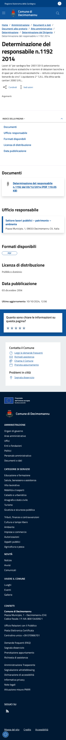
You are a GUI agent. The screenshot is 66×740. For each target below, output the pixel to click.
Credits (27, 729)
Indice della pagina (12, 118)
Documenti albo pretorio (14, 28)
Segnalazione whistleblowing (19, 670)
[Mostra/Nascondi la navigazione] (4, 13)
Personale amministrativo (17, 455)
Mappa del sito (11, 729)
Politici (7, 450)
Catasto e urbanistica (15, 495)
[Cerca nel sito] (57, 13)
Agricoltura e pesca (14, 547)
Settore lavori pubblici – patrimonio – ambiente (28, 222)
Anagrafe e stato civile (16, 500)
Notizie (8, 560)
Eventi (7, 590)
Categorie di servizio (17, 469)
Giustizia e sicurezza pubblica (19, 510)
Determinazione (10, 32)
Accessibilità (41, 729)
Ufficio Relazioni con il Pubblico (20, 625)
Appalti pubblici (12, 542)
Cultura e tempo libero (16, 522)
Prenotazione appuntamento (19, 652)
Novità (8, 554)
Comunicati (10, 570)
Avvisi (7, 565)
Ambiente (9, 527)
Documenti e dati (42, 25)
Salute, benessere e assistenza (20, 480)
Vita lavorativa (11, 485)
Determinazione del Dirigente (37, 32)
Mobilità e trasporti (14, 490)
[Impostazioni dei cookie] (5, 734)
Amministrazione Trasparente (19, 665)
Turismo (8, 505)
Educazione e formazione (17, 475)
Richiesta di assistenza (16, 657)
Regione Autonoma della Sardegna (20, 3)
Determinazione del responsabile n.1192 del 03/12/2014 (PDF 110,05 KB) (34, 187)
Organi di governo (13, 431)
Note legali (10, 684)
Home (5, 25)
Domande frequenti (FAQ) (17, 643)
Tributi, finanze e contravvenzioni (21, 517)
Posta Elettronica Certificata (19, 630)
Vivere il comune (14, 579)
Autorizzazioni (11, 537)
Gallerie (8, 595)
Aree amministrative (15, 436)
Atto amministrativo (41, 28)
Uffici (7, 441)
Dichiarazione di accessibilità (19, 675)
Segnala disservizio (14, 648)
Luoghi (7, 585)
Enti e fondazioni (13, 446)
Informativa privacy (14, 680)
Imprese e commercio (15, 532)
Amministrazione (20, 25)
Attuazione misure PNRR (17, 689)
